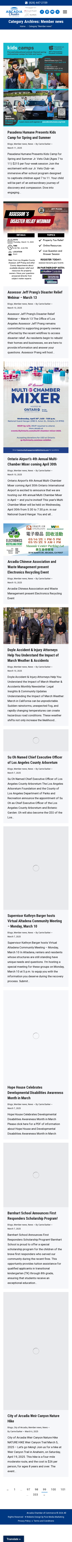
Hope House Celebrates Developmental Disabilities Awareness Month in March (35, 1092)
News (30, 144)
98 (36, 1489)
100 (53, 1489)
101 (63, 1489)
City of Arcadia (20, 1427)
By (43, 144)
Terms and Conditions (44, 1521)
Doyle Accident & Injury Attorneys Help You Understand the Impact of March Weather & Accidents (33, 655)
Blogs (10, 144)
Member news (20, 144)
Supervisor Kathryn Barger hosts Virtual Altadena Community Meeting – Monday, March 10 (35, 921)
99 (44, 1489)
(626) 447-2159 (38, 2)
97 (28, 1489)
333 (35, 1494)
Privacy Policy (24, 1521)
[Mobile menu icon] (65, 12)
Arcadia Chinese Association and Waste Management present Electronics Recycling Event (32, 567)
